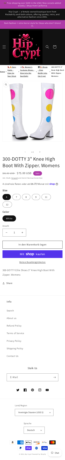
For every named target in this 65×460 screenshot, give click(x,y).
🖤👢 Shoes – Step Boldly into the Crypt (43, 71)
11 (46, 197)
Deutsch (31, 430)
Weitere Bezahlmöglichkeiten (32, 262)
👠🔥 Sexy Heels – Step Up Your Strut (12, 71)
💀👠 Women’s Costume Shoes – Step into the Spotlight (27, 71)
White (9, 218)
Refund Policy (14, 325)
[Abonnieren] (54, 377)
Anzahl (5, 225)
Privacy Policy (14, 340)
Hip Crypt (28, 454)
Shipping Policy (15, 348)
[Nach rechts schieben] (40, 152)
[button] (4, 47)
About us (11, 318)
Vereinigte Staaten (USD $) (31, 412)
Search (10, 310)
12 (7, 204)
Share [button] (9, 283)
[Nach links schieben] (25, 152)
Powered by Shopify (39, 454)
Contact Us (12, 355)
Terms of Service (15, 333)
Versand (14, 178)
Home (2, 72)
